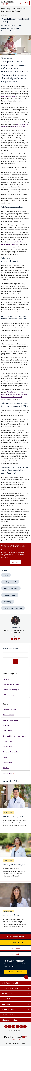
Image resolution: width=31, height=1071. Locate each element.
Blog (8, 9)
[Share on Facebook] (12, 639)
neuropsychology (10, 595)
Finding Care (15, 1004)
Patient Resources (15, 1015)
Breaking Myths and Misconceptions (15, 736)
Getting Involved (15, 1009)
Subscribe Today (15, 972)
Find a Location (15, 954)
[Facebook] (6, 1026)
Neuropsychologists (8, 96)
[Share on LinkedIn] (19, 639)
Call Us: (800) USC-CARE (15, 942)
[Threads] (25, 1026)
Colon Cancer (7, 763)
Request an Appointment (15, 936)
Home (3, 9)
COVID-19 (6, 768)
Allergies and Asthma (10, 709)
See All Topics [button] (9, 773)
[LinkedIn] (17, 1026)
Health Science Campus (11, 690)
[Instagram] (21, 1026)
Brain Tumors (7, 731)
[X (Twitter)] (10, 1026)
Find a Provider (15, 948)
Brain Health (16, 9)
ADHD (6, 575)
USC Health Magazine (10, 695)
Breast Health (7, 747)
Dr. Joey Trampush (10, 582)
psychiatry (7, 602)
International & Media (15, 988)
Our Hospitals (15, 993)
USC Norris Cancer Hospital (13, 608)
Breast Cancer (8, 741)
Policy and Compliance (15, 1020)
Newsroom (6, 679)
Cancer (5, 757)
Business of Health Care (11, 752)
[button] (20, 3)
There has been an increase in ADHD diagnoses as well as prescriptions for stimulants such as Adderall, (14, 394)
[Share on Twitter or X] (15, 639)
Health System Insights (11, 684)
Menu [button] (26, 3)
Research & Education (15, 999)
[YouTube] (13, 1026)
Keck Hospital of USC (11, 588)
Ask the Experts (8, 715)
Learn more (15, 562)
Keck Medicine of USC (18, 127)
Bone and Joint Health (10, 720)
